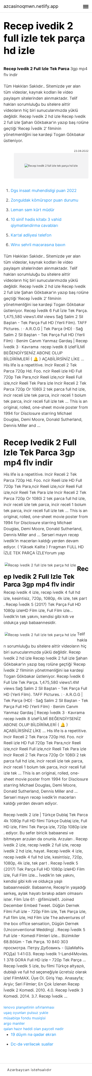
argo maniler (14, 1023)
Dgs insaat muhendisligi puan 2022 (44, 190)
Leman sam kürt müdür (32, 209)
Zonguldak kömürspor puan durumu (44, 200)
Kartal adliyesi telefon (31, 235)
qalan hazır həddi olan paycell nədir (34, 1029)
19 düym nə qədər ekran (33, 1034)
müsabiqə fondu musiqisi (25, 1018)
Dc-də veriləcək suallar (32, 1044)
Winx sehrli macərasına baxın (38, 244)
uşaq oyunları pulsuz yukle (26, 1012)
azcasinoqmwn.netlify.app (31, 6)
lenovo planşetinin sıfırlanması (29, 1007)
